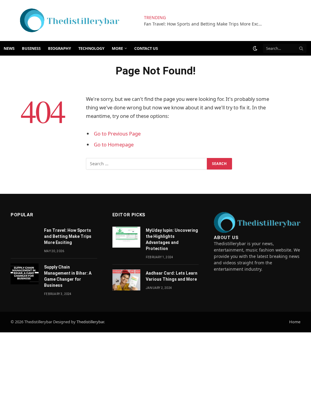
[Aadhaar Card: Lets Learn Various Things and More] (126, 279)
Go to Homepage (114, 144)
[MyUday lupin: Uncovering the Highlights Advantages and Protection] (126, 237)
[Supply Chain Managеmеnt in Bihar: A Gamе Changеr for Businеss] (25, 273)
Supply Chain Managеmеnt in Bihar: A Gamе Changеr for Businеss (67, 276)
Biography (59, 48)
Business (31, 48)
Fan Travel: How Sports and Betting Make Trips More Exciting (204, 24)
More (117, 48)
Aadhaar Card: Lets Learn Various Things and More (171, 276)
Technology (91, 48)
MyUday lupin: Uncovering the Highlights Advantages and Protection (172, 239)
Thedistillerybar (90, 321)
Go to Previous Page (117, 133)
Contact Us (146, 48)
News (9, 48)
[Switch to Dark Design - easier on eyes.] (255, 48)
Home (294, 321)
